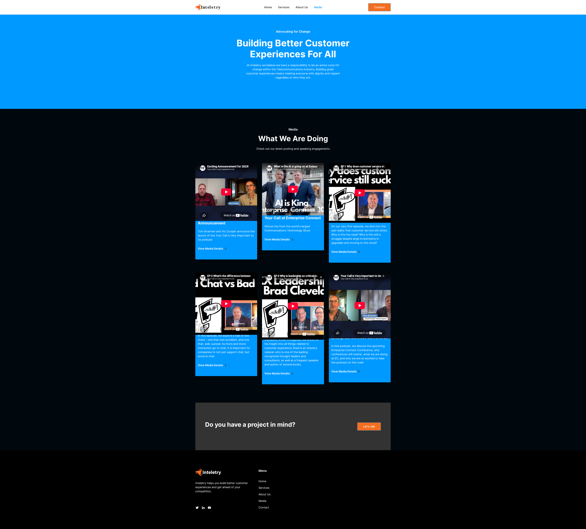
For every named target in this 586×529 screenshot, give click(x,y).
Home (268, 7)
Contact (379, 7)
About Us (302, 7)
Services (283, 7)
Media (318, 7)
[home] (211, 7)
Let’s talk (369, 426)
